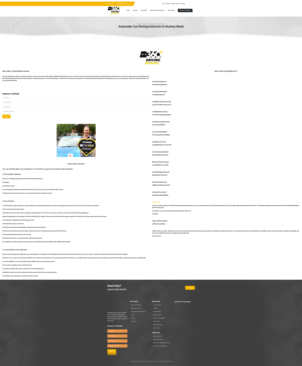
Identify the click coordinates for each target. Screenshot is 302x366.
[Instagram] (193, 4)
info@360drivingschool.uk (123, 3)
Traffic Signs (156, 321)
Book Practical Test (158, 339)
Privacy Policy (156, 328)
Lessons (135, 10)
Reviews (155, 308)
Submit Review (157, 311)
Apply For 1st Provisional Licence (161, 342)
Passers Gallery (157, 315)
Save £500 (144, 10)
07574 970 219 (109, 3)
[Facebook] (188, 4)
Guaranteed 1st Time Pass (157, 10)
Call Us (132, 315)
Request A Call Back (185, 10)
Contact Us (133, 321)
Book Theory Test (157, 336)
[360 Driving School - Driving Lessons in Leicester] (114, 10)
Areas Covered (157, 305)
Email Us (133, 318)
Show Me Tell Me (157, 324)
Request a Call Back (136, 305)
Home (128, 10)
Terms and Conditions (159, 318)
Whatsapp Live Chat (136, 308)
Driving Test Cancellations (160, 346)
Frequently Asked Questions (138, 311)
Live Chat (189, 287)
